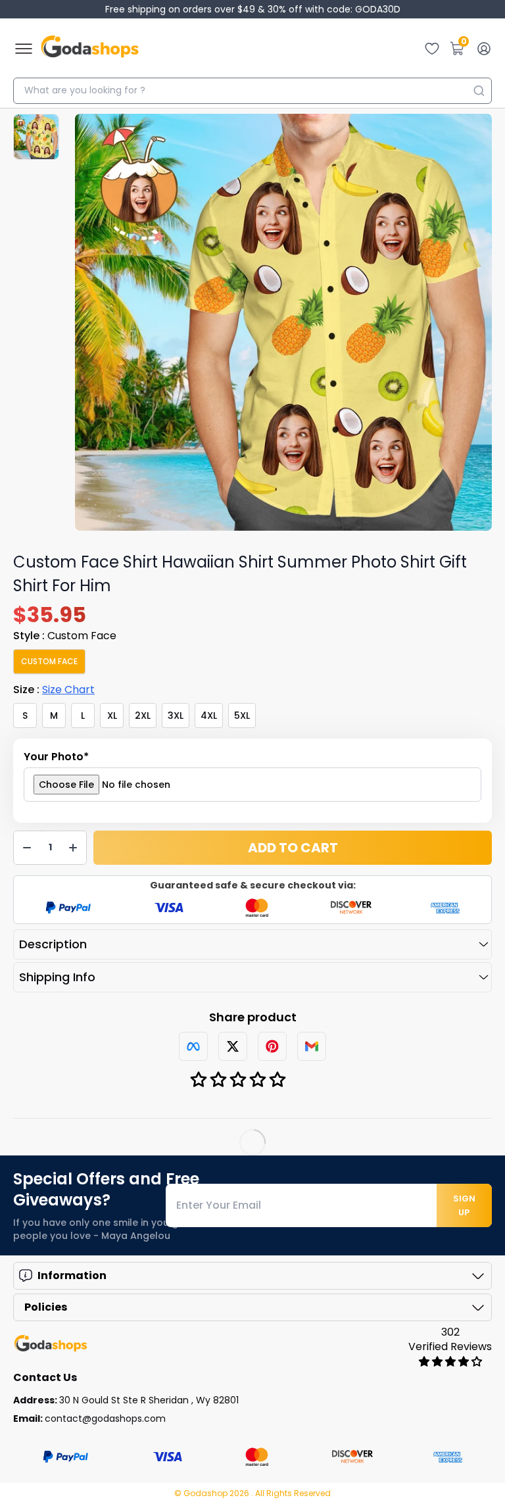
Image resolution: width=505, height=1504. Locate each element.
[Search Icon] (479, 91)
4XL (209, 715)
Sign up (464, 1205)
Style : (64, 635)
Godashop (206, 1493)
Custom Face (49, 661)
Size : (54, 689)
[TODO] (193, 1046)
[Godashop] (89, 48)
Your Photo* (56, 756)
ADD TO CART (293, 847)
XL (112, 715)
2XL (143, 715)
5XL (242, 715)
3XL (175, 715)
